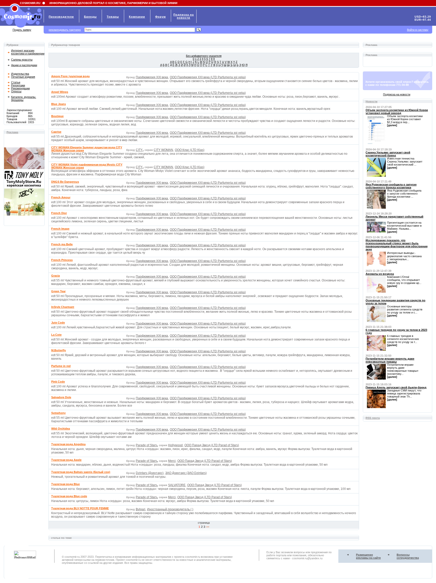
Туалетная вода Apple (66, 459)
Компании (137, 16)
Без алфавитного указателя (204, 55)
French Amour (60, 197)
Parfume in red (61, 365)
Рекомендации (20, 88)
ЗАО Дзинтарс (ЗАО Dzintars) (186, 473)
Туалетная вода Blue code (69, 496)
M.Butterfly (58, 350)
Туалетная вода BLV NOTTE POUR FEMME (80, 508)
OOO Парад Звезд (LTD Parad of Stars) (211, 445)
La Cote (56, 334)
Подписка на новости (396, 94)
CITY (139, 150)
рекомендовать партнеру (65, 29)
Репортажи (18, 85)
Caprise (56, 131)
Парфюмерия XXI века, (152, 77)
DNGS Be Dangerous (65, 181)
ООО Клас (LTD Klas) (189, 150)
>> (207, 526)
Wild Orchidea (60, 428)
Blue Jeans (58, 103)
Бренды (90, 16)
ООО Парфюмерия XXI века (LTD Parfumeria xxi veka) (208, 77)
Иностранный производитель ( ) (170, 509)
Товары (113, 16)
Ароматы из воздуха (380, 273)
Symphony (58, 412)
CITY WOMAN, (164, 150)
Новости (371, 101)
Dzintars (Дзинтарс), (150, 473)
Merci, (172, 461)
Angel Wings (59, 91)
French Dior (59, 213)
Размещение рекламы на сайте (368, 556)
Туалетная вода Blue (65, 484)
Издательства (20, 73)
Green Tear (58, 291)
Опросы (16, 91)
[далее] (392, 125)
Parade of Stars (146, 445)
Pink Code (58, 381)
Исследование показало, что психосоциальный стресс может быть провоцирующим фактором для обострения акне (396, 245)
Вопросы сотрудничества (408, 556)
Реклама (12, 132)
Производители (61, 16)
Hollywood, (175, 445)
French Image (60, 228)
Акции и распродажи (24, 65)
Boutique (57, 116)
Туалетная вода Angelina (68, 444)
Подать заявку (22, 29)
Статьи (15, 82)
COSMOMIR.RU (30, 3)
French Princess (62, 259)
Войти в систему (417, 29)
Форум (160, 16)
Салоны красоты (22, 59)
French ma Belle (62, 244)
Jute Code (58, 322)
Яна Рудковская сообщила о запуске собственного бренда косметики (391, 186)
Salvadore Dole (61, 397)
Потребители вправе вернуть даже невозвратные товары (390, 360)
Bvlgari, (141, 509)
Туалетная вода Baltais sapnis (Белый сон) (80, 471)
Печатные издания (23, 76)
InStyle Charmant (62, 306)
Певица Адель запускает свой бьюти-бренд (396, 387)
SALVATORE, (177, 485)
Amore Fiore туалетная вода (70, 76)
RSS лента (373, 417)
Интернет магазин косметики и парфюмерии (27, 52)
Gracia (55, 275)
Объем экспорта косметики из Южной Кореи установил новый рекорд (397, 112)
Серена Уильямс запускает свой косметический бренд (388, 154)
